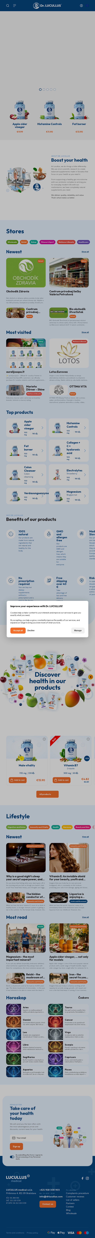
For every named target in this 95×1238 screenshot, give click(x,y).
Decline (31, 630)
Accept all (18, 630)
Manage (78, 630)
